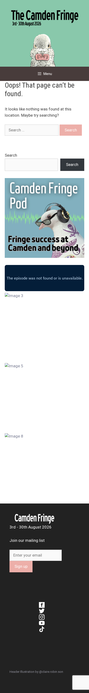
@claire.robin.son (51, 671)
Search (11, 155)
